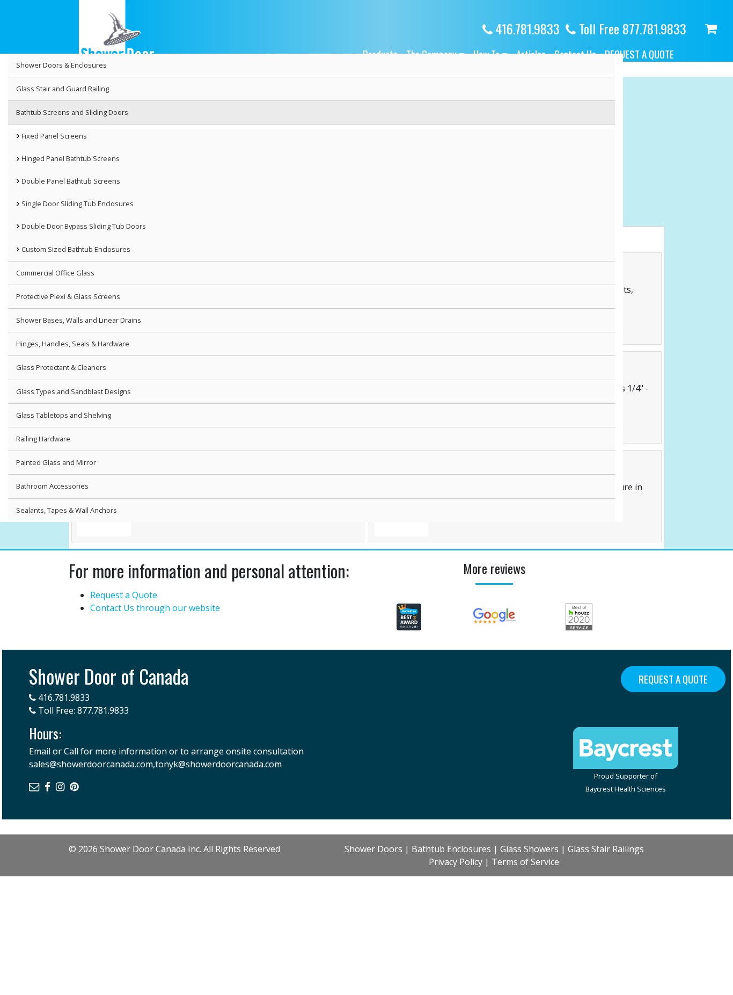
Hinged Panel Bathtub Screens (70, 158)
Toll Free (631, 28)
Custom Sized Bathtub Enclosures (75, 249)
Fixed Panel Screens (54, 136)
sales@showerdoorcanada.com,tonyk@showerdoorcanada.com (155, 764)
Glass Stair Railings (606, 849)
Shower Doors (373, 849)
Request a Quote (639, 54)
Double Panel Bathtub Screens (70, 181)
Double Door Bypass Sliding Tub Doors (83, 226)
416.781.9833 (526, 28)
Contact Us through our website (155, 608)
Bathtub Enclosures (451, 849)
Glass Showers (529, 849)
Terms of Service (525, 862)
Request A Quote (673, 679)
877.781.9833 (103, 710)
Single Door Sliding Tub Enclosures (77, 203)
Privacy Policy (455, 862)
